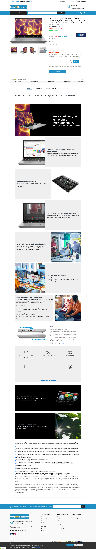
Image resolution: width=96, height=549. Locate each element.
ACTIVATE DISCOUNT (60, 288)
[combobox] (53, 278)
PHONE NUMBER (53, 275)
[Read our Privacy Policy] (69, 285)
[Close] (70, 259)
